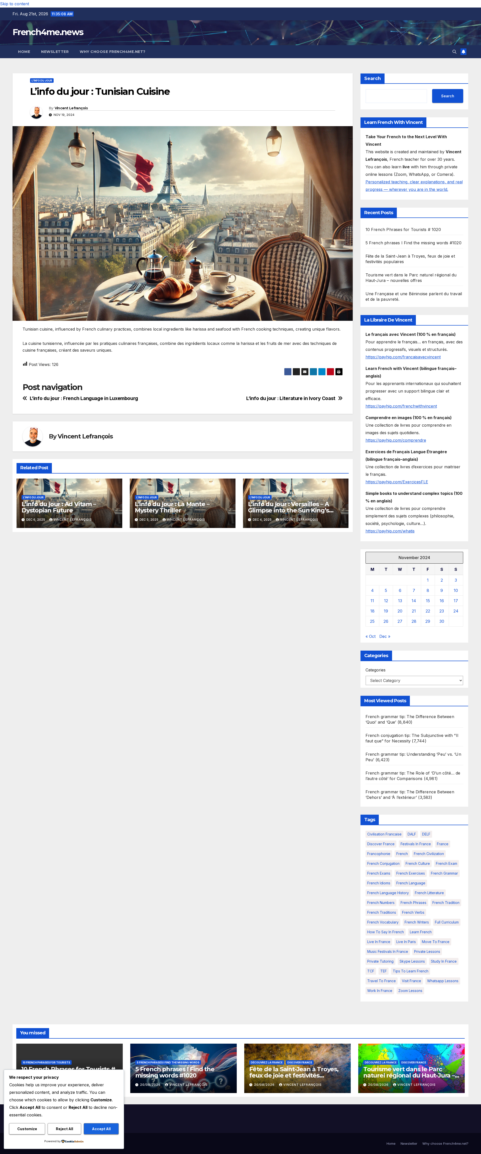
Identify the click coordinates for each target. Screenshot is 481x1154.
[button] (454, 51)
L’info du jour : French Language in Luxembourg (84, 398)
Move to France (435, 942)
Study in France (444, 961)
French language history (388, 893)
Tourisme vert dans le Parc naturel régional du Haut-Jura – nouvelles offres (409, 1075)
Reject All (64, 1129)
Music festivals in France (387, 951)
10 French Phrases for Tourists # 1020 (403, 229)
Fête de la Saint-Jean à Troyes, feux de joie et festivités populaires (293, 1075)
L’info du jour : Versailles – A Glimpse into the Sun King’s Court (288, 510)
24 (455, 610)
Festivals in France (416, 844)
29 (427, 621)
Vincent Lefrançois (71, 108)
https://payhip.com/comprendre (396, 440)
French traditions (381, 912)
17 (456, 600)
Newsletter (55, 51)
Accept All (101, 1129)
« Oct (371, 636)
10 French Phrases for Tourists (46, 1062)
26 (386, 621)
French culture (418, 863)
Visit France (411, 981)
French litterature (429, 893)
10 (456, 590)
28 (414, 621)
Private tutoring (380, 961)
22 (428, 610)
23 (441, 610)
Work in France (379, 990)
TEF (383, 971)
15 (428, 600)
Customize (27, 1129)
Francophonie (378, 854)
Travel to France (381, 981)
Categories (376, 669)
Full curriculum (447, 922)
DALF (412, 834)
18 (372, 610)
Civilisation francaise (384, 834)
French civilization (429, 854)
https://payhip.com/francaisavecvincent (403, 356)
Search (372, 78)
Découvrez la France (267, 1062)
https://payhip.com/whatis (390, 530)
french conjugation (383, 863)
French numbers (381, 902)
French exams (378, 873)
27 (400, 621)
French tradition (445, 902)
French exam (446, 863)
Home (24, 51)
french (402, 854)
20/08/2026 (151, 1085)
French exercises (410, 873)
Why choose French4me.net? (113, 51)
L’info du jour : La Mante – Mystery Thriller (172, 507)
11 (372, 600)
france (442, 844)
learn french (421, 932)
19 (386, 610)
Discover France (381, 844)
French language (410, 883)
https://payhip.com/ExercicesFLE (397, 481)
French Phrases (413, 902)
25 (372, 621)
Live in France (378, 942)
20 (400, 610)
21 (414, 610)
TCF (370, 971)
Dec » (384, 636)
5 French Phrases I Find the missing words (168, 1062)
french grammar (444, 873)
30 (441, 621)
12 (386, 600)
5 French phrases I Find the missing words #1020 (413, 242)
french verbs (413, 912)
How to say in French (385, 932)
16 (442, 600)
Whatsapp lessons (442, 981)
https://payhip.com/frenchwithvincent (401, 406)
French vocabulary (383, 922)
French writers (417, 922)
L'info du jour (42, 80)
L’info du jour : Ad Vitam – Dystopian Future (59, 507)
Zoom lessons (410, 990)
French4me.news (48, 32)
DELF (426, 834)
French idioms (378, 883)
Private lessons (427, 951)
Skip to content (14, 3)
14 (414, 600)
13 (400, 600)
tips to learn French (410, 971)
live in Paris (406, 942)
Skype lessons (412, 961)
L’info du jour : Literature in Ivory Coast (290, 398)
